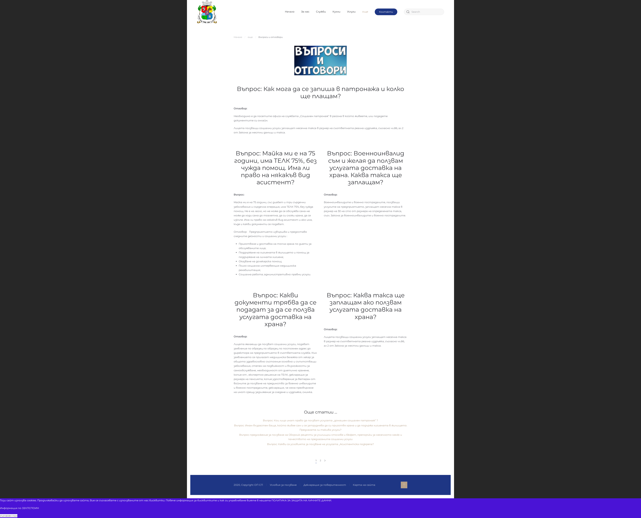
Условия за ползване (283, 484)
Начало (289, 11)
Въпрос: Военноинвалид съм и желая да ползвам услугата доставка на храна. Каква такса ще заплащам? (365, 168)
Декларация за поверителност (324, 484)
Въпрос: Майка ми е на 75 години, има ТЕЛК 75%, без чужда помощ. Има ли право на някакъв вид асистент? (275, 168)
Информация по (19, 508)
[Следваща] (325, 460)
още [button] (365, 11)
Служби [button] (321, 11)
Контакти (386, 11)
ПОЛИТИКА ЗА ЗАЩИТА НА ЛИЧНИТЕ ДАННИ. (301, 500)
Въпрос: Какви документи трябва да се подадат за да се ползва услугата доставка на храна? (275, 309)
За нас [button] (305, 11)
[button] (404, 485)
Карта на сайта (364, 484)
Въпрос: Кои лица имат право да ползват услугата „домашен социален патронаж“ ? (320, 420)
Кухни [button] (336, 11)
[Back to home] (207, 12)
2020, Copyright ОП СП (248, 484)
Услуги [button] (351, 11)
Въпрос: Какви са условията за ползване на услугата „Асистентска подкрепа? (320, 444)
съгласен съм (8, 515)
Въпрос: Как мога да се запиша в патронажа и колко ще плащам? (320, 92)
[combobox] (424, 12)
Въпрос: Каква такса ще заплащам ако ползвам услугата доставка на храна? (366, 306)
